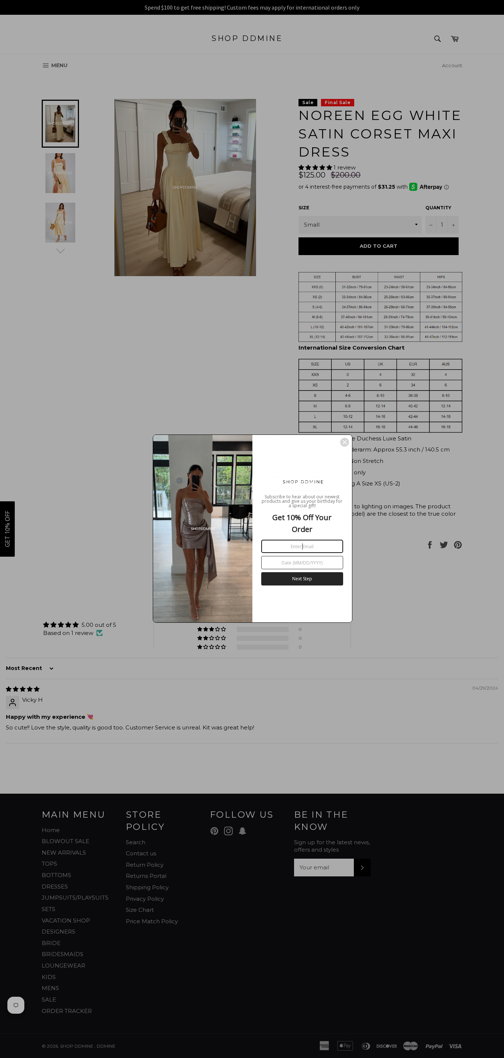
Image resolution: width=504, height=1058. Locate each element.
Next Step (302, 579)
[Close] (344, 442)
